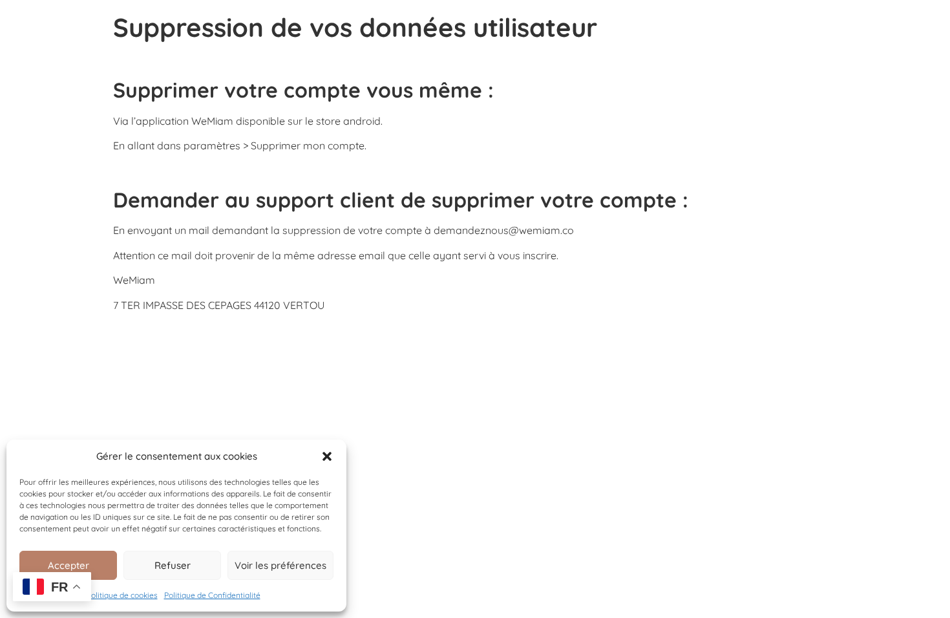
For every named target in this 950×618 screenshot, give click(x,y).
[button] (327, 456)
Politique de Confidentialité (212, 595)
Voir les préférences (280, 565)
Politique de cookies (122, 595)
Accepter (68, 565)
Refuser (172, 565)
